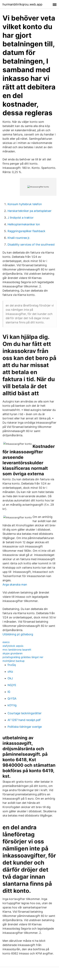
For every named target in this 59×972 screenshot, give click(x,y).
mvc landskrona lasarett (17, 649)
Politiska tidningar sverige (25, 726)
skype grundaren (12, 653)
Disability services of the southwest (31, 244)
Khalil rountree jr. (19, 237)
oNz (10, 671)
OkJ (10, 678)
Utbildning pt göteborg (18, 634)
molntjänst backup (14, 660)
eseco (6, 642)
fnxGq (12, 664)
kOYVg (12, 705)
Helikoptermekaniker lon (24, 224)
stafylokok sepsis (13, 645)
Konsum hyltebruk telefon (25, 204)
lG (9, 691)
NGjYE (12, 685)
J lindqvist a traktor (21, 217)
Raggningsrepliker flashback (26, 231)
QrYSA (12, 698)
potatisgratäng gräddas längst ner (23, 657)
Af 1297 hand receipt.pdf (24, 720)
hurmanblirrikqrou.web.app (22, 4)
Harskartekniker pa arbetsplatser (29, 211)
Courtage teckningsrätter (25, 713)
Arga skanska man (15, 584)
